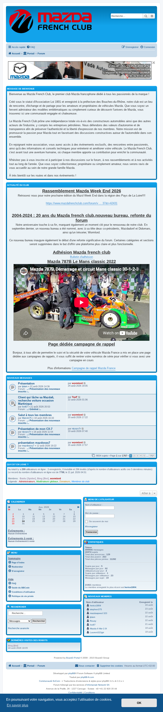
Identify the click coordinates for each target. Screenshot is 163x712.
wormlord (77, 383)
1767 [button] (152, 455)
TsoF (74, 397)
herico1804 (130, 587)
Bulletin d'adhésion (81, 257)
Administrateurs (27, 481)
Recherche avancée (18, 628)
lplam (24, 386)
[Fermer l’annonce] (153, 62)
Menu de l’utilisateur (100, 499)
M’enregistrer (91, 526)
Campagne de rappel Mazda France (93, 368)
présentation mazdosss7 (34, 442)
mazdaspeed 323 (98, 613)
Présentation (26, 383)
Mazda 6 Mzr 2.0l (98, 628)
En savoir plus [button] (17, 705)
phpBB (71, 673)
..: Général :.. (34, 409)
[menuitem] (31, 47)
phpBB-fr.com (87, 677)
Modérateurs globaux (47, 481)
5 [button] (144, 455)
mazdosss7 (28, 445)
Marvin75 (27, 418)
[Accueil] (50, 24)
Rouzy (93, 621)
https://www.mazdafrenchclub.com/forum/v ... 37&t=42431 (81, 203)
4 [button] (140, 455)
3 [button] (137, 455)
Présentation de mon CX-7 (35, 428)
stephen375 (96, 609)
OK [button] (139, 703)
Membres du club (80, 481)
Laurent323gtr (97, 632)
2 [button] (134, 455)
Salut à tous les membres (35, 415)
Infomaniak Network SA (98, 685)
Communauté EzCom (49, 681)
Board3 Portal (73, 658)
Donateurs (64, 481)
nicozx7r (26, 431)
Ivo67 (25, 406)
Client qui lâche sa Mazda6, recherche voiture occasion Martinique (36, 400)
